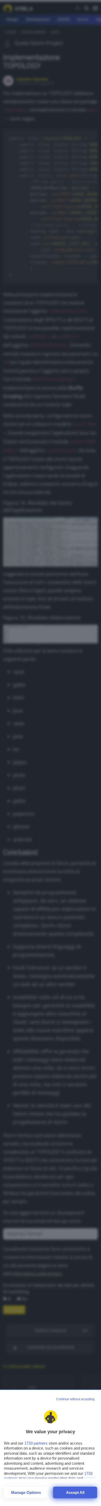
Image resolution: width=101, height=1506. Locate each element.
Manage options (26, 1492)
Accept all (75, 1492)
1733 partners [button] (36, 1443)
